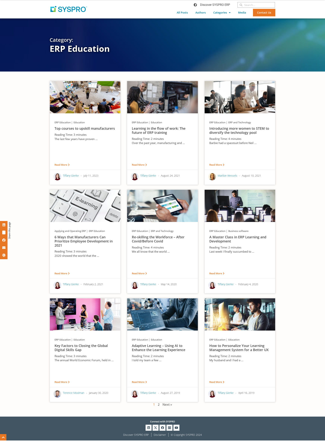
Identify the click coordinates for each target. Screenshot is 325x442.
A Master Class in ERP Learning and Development (237, 239)
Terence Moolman (73, 393)
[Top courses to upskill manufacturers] (85, 97)
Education (79, 122)
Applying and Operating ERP (70, 231)
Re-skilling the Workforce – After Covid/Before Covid (158, 239)
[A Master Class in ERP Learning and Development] (240, 205)
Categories (220, 12)
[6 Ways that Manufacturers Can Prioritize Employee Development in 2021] (85, 205)
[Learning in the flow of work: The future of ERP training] (162, 97)
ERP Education (63, 122)
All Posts (182, 12)
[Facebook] (162, 428)
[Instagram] (169, 428)
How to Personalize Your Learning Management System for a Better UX (239, 347)
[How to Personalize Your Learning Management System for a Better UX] (240, 314)
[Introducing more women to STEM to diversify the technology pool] (240, 97)
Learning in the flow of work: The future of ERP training (158, 130)
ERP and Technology (239, 122)
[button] (4, 225)
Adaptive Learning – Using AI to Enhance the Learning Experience (158, 347)
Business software (238, 231)
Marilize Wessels (227, 175)
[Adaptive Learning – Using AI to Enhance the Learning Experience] (162, 314)
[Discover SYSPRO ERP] (195, 4)
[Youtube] (176, 428)
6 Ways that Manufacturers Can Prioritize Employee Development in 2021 (84, 241)
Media (242, 12)
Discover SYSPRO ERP (215, 5)
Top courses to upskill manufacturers (85, 128)
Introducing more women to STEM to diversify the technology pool (239, 130)
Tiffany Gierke (71, 175)
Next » (167, 404)
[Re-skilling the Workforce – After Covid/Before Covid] (162, 205)
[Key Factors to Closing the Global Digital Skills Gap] (85, 314)
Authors (200, 12)
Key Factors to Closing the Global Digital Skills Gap (81, 347)
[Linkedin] (149, 428)
